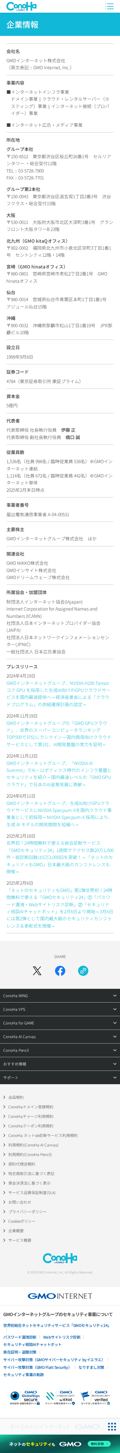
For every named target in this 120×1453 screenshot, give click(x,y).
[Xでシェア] (37, 971)
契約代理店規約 (21, 1163)
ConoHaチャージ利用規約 (30, 1116)
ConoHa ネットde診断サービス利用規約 (43, 1135)
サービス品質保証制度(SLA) (32, 1192)
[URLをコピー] (83, 971)
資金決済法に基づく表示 (29, 1183)
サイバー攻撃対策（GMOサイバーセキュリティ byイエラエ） (54, 1359)
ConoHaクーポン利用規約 (30, 1125)
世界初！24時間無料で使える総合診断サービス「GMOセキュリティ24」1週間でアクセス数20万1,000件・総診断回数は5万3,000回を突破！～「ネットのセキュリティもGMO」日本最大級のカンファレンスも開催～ (60, 857)
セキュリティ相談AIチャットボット (32, 1344)
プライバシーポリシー (27, 1211)
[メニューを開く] (109, 6)
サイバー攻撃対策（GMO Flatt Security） (37, 1367)
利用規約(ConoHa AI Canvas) (33, 1144)
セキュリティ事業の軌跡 (23, 1374)
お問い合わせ (19, 1202)
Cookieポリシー (22, 1221)
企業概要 (16, 1230)
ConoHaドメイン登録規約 (30, 1106)
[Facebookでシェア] (60, 971)
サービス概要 (19, 1240)
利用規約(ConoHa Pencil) (30, 1154)
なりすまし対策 (91, 1367)
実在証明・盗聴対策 (19, 1352)
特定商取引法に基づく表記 (31, 1173)
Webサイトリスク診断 (62, 1337)
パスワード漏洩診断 (19, 1337)
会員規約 (16, 1097)
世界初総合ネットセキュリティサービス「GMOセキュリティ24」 (57, 1325)
